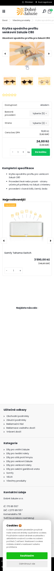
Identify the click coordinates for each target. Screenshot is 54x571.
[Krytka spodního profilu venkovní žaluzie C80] (27, 53)
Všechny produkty (21, 20)
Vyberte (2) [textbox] (39, 123)
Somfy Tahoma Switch (17, 252)
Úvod (4, 20)
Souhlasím (27, 555)
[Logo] (27, 11)
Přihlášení (29, 2)
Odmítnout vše (27, 563)
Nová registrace (45, 2)
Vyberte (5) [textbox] (39, 113)
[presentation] (5, 54)
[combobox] (39, 113)
